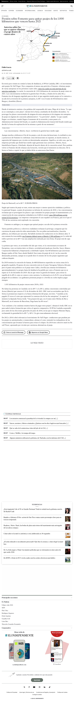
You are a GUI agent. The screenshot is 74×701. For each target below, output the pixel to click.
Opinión (4, 10)
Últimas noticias (13, 1)
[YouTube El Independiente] (34, 687)
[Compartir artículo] (3, 78)
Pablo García (6, 67)
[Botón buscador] (72, 6)
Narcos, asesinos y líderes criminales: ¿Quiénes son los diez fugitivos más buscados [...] (39, 423)
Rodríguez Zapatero (8, 613)
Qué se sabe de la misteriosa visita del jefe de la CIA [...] (29, 428)
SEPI (3, 608)
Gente (55, 10)
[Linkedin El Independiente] (44, 687)
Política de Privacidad (12, 692)
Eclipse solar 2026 (7, 605)
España (11, 10)
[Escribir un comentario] (17, 78)
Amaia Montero (22, 1)
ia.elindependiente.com (19, 664)
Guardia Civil (6, 619)
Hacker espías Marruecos (52, 1)
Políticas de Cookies (62, 692)
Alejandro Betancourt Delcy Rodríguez (36, 1)
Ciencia (40, 10)
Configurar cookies (37, 694)
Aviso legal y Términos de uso (26, 692)
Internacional (30, 10)
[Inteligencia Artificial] (19, 661)
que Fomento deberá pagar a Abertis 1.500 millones (41, 236)
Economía (19, 10)
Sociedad (48, 10)
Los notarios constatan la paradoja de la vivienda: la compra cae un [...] (34, 418)
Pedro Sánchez (6, 616)
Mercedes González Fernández (11, 624)
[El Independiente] (37, 6)
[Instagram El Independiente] (39, 687)
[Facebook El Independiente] (29, 687)
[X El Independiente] (24, 687)
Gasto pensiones (64, 1)
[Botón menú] (2, 6)
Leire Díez (5, 621)
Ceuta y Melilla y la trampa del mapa (22, 433)
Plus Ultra (5, 610)
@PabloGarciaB (6, 70)
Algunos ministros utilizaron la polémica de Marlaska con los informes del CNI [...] (38, 438)
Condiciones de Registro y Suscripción (45, 692)
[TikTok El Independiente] (49, 687)
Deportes (63, 10)
